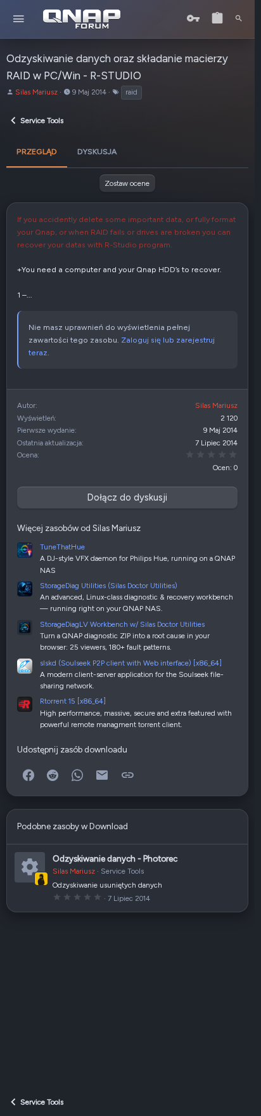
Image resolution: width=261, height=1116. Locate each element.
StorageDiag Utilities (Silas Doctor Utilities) (108, 585)
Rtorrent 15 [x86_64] (73, 701)
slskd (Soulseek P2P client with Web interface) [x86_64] (131, 663)
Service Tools (122, 871)
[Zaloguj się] (193, 18)
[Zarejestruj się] (217, 18)
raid (131, 92)
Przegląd (36, 151)
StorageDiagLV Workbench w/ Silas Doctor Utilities (122, 624)
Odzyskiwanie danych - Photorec (115, 858)
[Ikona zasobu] (30, 867)
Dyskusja (97, 151)
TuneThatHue (62, 546)
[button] (18, 19)
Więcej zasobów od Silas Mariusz (79, 528)
